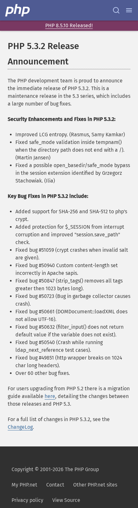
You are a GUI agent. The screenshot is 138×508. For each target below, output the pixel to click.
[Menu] (129, 10)
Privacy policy (27, 500)
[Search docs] (116, 10)
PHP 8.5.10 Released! (69, 25)
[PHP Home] (18, 10)
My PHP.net (24, 485)
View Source (66, 500)
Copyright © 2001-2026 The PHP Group (55, 469)
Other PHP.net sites (95, 485)
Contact (55, 485)
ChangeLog (20, 427)
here (50, 396)
